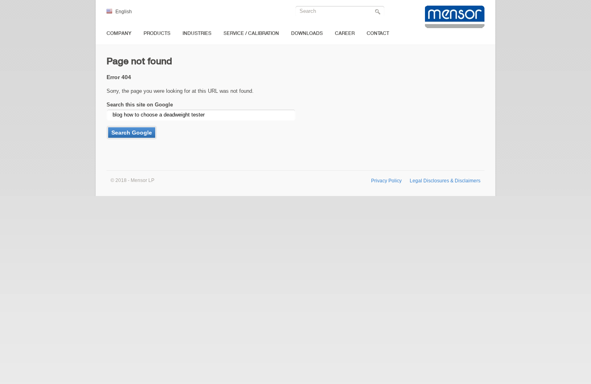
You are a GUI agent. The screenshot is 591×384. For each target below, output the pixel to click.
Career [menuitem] (345, 33)
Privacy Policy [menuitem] (386, 180)
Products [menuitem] (157, 33)
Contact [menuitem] (378, 33)
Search (378, 12)
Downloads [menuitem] (307, 33)
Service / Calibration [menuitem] (251, 33)
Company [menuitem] (119, 33)
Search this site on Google (140, 105)
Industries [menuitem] (197, 33)
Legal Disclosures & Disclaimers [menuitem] (445, 180)
